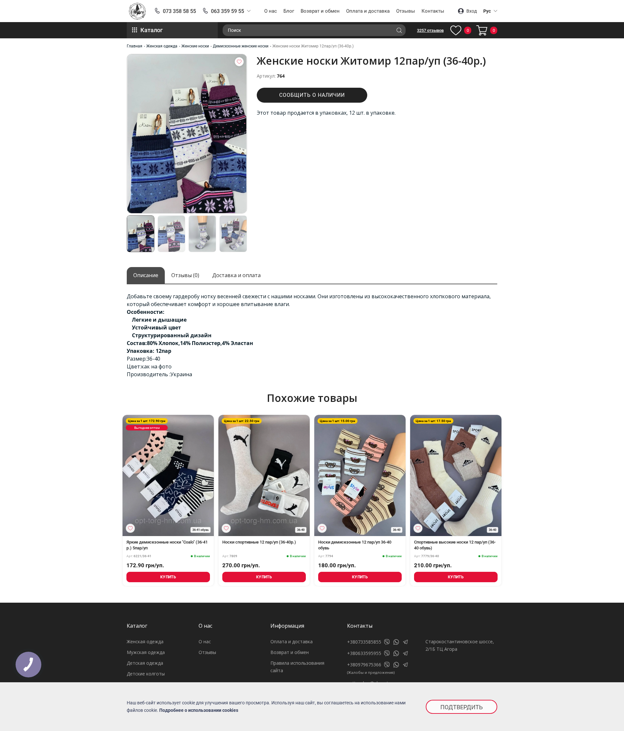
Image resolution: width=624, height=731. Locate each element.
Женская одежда (161, 46)
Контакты (433, 11)
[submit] (399, 30)
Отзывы (405, 11)
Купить (168, 577)
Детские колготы (146, 674)
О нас (270, 11)
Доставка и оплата (236, 275)
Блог (288, 11)
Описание (145, 275)
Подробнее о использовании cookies (198, 710)
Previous (120, 478)
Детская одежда (145, 663)
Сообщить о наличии (312, 95)
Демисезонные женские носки (240, 46)
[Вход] (239, 61)
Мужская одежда (146, 652)
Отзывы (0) (185, 275)
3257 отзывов (430, 30)
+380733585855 (364, 642)
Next (503, 478)
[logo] (137, 11)
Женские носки (195, 46)
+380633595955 (364, 653)
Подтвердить (461, 707)
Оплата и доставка (368, 11)
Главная (134, 46)
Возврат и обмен (320, 11)
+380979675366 (364, 664)
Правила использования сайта (297, 666)
